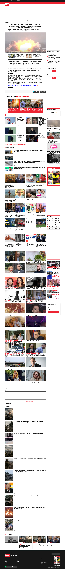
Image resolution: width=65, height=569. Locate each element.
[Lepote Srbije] (19, 0)
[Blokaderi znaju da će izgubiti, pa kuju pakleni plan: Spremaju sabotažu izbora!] (54, 177)
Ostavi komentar (29, 401)
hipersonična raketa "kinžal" (21, 144)
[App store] (43, 92)
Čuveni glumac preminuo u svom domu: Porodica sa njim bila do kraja (53, 68)
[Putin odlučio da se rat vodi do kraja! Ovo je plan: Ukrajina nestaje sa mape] (9, 488)
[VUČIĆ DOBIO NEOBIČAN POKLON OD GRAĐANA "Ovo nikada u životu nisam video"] (32, 138)
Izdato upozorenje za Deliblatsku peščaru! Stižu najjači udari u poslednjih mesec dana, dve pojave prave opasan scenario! (53, 129)
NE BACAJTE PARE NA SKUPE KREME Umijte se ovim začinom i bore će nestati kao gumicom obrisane (37, 56)
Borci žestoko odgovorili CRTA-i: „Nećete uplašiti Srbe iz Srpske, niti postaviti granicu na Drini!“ (54, 62)
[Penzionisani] (39, 0)
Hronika (6, 561)
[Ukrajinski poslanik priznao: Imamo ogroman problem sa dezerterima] (9, 451)
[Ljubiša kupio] (53, 135)
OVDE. (37, 85)
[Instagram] (54, 554)
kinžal (14, 144)
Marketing (43, 558)
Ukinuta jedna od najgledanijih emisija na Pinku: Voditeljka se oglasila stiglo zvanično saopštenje (53, 152)
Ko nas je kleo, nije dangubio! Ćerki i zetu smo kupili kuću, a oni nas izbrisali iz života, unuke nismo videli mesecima (39, 545)
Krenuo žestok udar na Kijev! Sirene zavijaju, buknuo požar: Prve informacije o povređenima (24, 546)
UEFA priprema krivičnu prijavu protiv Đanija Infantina (53, 65)
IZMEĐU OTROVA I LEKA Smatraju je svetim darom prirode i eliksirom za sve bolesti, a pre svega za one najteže (19, 56)
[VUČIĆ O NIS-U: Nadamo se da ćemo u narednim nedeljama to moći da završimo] (10, 121)
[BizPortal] (13, 0)
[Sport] (33, 0)
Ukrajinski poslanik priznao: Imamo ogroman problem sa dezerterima (26, 445)
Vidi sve (54, 71)
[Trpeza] (28, 0)
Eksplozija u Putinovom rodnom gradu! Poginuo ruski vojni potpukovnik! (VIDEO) (28, 433)
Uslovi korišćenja (44, 562)
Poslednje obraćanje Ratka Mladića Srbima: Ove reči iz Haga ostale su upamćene (11, 545)
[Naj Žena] (24, 0)
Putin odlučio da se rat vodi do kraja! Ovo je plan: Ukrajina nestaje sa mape (27, 482)
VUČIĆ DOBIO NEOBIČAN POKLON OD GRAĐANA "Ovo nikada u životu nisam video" (41, 137)
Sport (5, 562)
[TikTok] (56, 554)
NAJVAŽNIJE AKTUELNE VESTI (22, 96)
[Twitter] (59, 554)
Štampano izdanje (51, 168)
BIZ (5, 560)
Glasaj (54, 311)
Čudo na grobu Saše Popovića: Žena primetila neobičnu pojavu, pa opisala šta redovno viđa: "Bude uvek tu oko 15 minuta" (53, 163)
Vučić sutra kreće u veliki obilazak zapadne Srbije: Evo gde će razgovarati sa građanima (53, 55)
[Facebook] (52, 554)
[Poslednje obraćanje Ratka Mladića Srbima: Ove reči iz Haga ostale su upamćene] (11, 539)
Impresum (43, 561)
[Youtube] (58, 554)
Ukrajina (7, 22)
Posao (42, 563)
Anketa (48, 302)
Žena (18, 561)
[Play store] (36, 92)
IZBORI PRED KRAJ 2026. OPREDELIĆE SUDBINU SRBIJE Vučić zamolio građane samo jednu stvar (21, 129)
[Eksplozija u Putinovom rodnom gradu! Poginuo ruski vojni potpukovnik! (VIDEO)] (9, 438)
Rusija (7, 144)
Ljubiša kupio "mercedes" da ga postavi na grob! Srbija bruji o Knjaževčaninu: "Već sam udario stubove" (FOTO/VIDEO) (52, 141)
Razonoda (18, 560)
